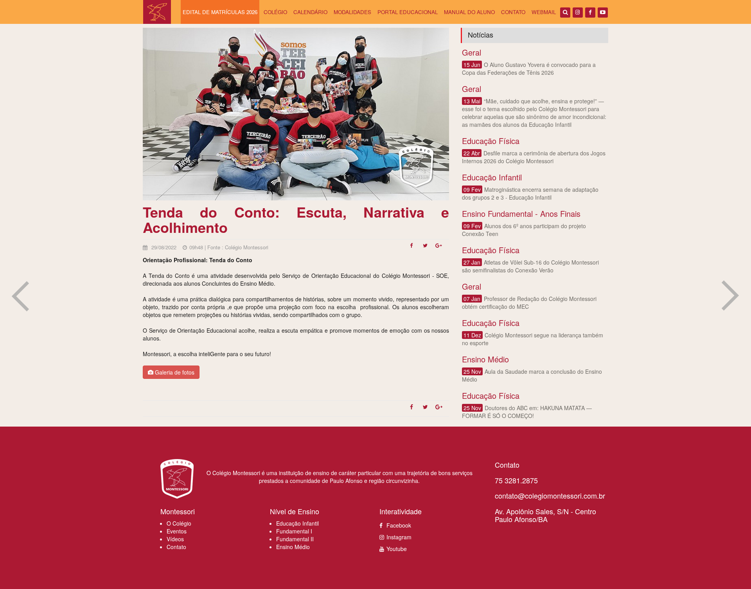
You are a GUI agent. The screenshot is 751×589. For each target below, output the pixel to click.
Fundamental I (294, 531)
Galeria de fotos (173, 372)
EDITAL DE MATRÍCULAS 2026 (220, 12)
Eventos (177, 531)
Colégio (275, 12)
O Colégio (179, 523)
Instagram (398, 537)
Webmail (544, 12)
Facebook (398, 525)
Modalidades (352, 12)
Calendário (310, 12)
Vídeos (175, 539)
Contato (513, 12)
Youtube (396, 549)
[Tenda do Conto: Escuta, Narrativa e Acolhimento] (414, 248)
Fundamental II (295, 539)
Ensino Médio (293, 547)
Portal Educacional (407, 12)
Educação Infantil (297, 523)
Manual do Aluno (469, 12)
